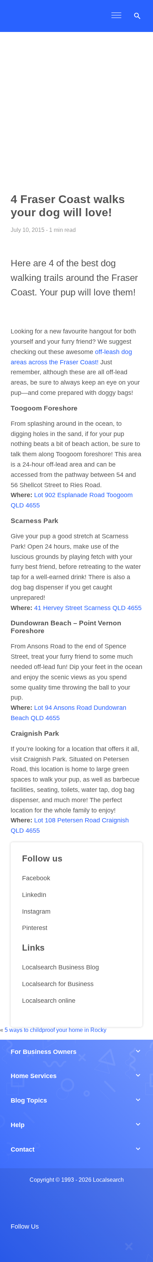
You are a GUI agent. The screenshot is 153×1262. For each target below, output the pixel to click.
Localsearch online (48, 1000)
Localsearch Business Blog (60, 967)
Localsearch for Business (58, 984)
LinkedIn (34, 894)
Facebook (36, 878)
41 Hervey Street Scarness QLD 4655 (88, 607)
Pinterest (34, 927)
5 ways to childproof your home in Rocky (55, 1030)
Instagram (36, 911)
